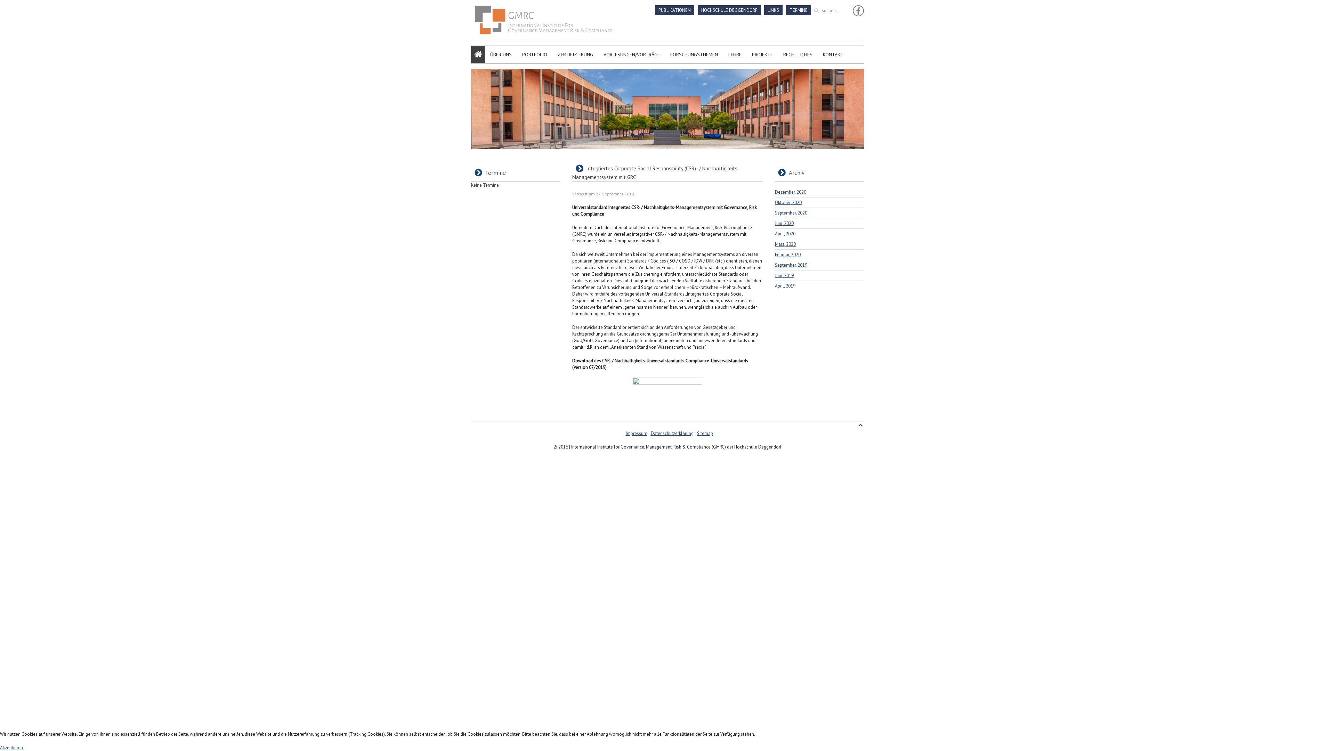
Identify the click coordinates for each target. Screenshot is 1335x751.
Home (478, 54)
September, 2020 (791, 213)
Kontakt (833, 54)
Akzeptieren (11, 748)
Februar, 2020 (788, 255)
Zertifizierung (575, 54)
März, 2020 (785, 244)
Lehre (735, 54)
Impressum (636, 433)
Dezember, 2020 (790, 192)
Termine (799, 10)
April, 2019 (785, 286)
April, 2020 (785, 234)
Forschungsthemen (694, 54)
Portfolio (534, 54)
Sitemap (705, 433)
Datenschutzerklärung (672, 433)
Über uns (501, 54)
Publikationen (674, 10)
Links (773, 10)
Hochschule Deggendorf (729, 10)
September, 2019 (791, 265)
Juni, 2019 (784, 275)
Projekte (762, 54)
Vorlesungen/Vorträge (632, 54)
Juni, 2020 (784, 223)
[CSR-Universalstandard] (667, 395)
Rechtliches (797, 54)
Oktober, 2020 (788, 202)
